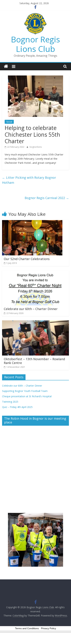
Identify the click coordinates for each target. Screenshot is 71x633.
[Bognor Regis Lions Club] (6, 66)
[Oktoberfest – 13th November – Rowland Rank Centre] (35, 322)
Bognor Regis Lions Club (35, 44)
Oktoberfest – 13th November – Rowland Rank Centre (34, 361)
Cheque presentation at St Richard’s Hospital (27, 396)
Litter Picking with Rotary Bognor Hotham (29, 180)
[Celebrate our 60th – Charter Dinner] (35, 272)
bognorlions (36, 146)
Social (9, 121)
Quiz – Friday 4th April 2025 (17, 407)
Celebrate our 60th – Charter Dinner (31, 309)
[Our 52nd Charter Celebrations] (32, 222)
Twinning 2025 (10, 401)
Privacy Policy (48, 628)
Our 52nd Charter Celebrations (27, 259)
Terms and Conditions (27, 628)
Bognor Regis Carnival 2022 (47, 198)
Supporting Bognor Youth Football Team (25, 391)
